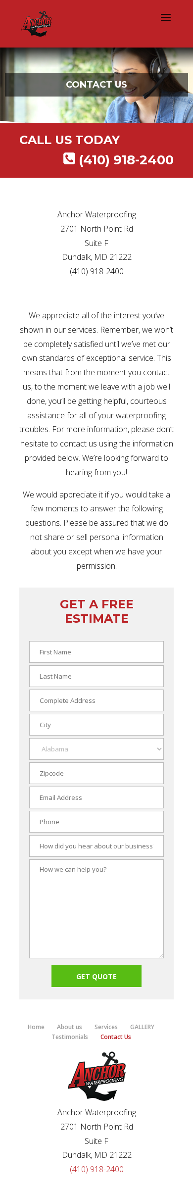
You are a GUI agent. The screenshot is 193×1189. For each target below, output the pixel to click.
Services (106, 1027)
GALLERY (142, 1027)
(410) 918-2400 (126, 160)
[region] (96, 85)
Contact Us (115, 1037)
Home (36, 1027)
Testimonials (69, 1037)
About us (69, 1027)
